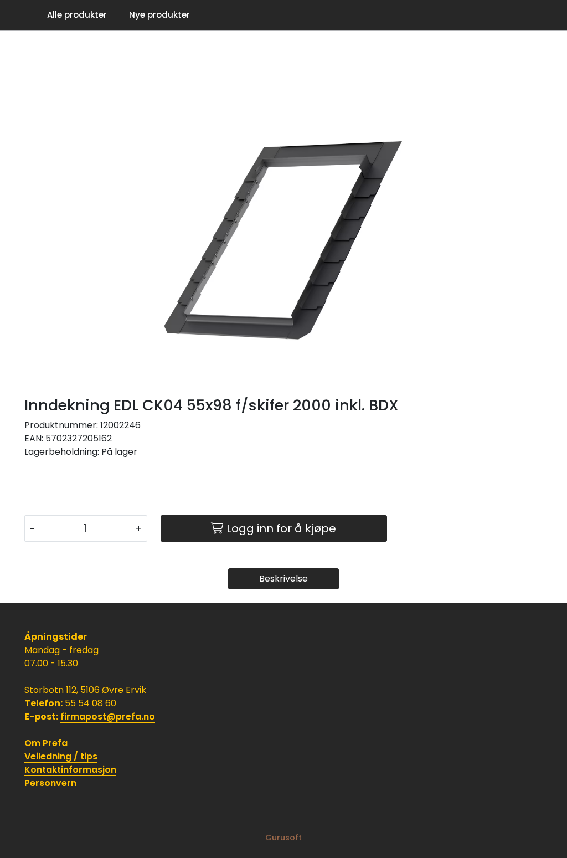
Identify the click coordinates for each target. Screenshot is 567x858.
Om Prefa (46, 743)
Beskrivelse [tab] (283, 578)
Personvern (50, 783)
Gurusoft (283, 837)
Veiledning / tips (60, 756)
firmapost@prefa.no (107, 716)
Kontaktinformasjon (70, 769)
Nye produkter (159, 14)
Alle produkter (75, 14)
